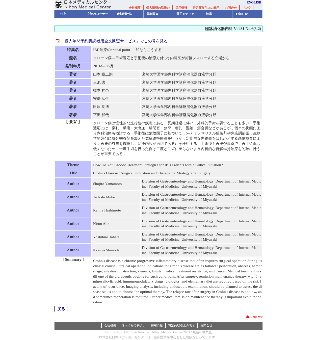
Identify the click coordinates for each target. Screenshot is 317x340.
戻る (61, 309)
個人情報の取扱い (158, 7)
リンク (246, 7)
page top (257, 316)
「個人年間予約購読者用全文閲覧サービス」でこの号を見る (114, 41)
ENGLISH (254, 2)
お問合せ (231, 7)
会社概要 (135, 7)
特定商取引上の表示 (206, 7)
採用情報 (181, 7)
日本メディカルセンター (86, 5)
